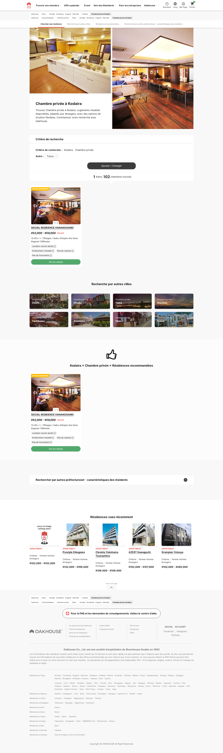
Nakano (159, 683)
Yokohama (59, 703)
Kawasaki (69, 703)
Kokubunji (58, 689)
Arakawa (58, 686)
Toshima (176, 683)
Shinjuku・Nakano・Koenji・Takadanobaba (141, 675)
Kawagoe (112, 694)
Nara (56, 726)
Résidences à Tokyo (37, 675)
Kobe (78, 721)
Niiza (82, 694)
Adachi (82, 686)
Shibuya (150, 683)
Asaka (139, 694)
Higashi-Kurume (70, 689)
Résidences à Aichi (37, 707)
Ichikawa (58, 698)
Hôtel (132, 633)
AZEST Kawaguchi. (140, 552)
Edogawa (101, 686)
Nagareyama (79, 698)
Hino (122, 320)
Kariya (57, 707)
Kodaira (100, 689)
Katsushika (91, 686)
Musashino (132, 686)
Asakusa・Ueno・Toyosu (100, 678)
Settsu (64, 716)
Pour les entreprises (130, 5)
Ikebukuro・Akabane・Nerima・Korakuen (106, 675)
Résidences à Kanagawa (39, 703)
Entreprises (134, 629)
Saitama (58, 694)
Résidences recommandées (107, 24)
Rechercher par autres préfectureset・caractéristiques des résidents (153, 24)
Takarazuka (59, 721)
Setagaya (141, 683)
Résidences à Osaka (37, 716)
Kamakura (90, 703)
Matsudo (89, 698)
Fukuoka (58, 730)
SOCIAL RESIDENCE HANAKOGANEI (52, 227)
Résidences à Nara (37, 726)
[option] (56, 205)
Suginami (167, 683)
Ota (134, 683)
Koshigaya (102, 694)
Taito (96, 683)
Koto (110, 683)
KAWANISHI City (89, 721)
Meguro (128, 683)
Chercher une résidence (51, 24)
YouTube (175, 635)
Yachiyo (98, 698)
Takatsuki (72, 716)
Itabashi (66, 686)
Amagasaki (70, 721)
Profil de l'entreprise (77, 629)
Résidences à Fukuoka (38, 730)
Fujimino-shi (123, 694)
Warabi (132, 694)
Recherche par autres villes (78, 24)
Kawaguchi (67, 694)
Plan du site (134, 626)
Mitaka (81, 301)
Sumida (103, 683)
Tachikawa (39, 320)
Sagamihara (79, 703)
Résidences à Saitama (38, 694)
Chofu (39, 301)
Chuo (65, 683)
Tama (122, 301)
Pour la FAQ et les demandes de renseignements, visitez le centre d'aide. (114, 613)
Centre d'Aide (104, 626)
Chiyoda (58, 683)
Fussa (164, 320)
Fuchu (148, 686)
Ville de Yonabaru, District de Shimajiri (70, 735)
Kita (183, 683)
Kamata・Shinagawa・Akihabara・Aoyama (71, 678)
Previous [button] (34, 205)
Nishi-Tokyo (90, 689)
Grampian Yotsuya (172, 552)
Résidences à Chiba (37, 698)
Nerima (75, 686)
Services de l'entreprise (78, 633)
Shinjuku (80, 683)
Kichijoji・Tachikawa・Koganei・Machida (71, 675)
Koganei (181, 686)
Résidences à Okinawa (38, 735)
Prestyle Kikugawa (74, 552)
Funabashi (68, 698)
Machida (164, 301)
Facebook (169, 631)
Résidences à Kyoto (37, 712)
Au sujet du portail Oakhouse (80, 626)
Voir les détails (56, 262)
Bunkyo (89, 683)
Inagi (114, 689)
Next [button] (77, 205)
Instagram (182, 631)
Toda (76, 694)
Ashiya (111, 721)
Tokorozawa (91, 694)
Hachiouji (111, 686)
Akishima (81, 320)
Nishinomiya (102, 721)
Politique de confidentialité (79, 636)
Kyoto (57, 712)
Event (87, 5)
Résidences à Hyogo (38, 721)
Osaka (57, 716)
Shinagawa (118, 683)
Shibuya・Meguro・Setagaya (171, 675)
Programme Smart (106, 629)
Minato (72, 683)
